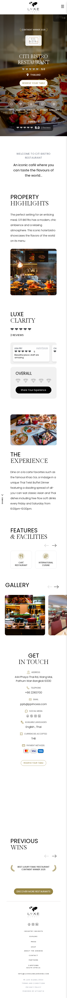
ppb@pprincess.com (33, 704)
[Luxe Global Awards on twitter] (31, 716)
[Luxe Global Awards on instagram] (35, 716)
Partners (33, 960)
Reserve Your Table (33, 83)
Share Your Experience (33, 390)
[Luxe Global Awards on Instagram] (33, 924)
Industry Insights (33, 931)
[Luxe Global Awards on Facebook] (29, 924)
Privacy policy (33, 987)
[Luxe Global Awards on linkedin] (39, 716)
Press (33, 942)
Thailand (35, 74)
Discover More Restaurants (33, 891)
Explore (33, 936)
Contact (33, 955)
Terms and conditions (33, 983)
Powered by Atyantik (33, 991)
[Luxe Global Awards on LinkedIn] (37, 924)
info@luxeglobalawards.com (33, 974)
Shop (33, 947)
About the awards (33, 951)
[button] (63, 18)
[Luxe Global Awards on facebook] (27, 716)
